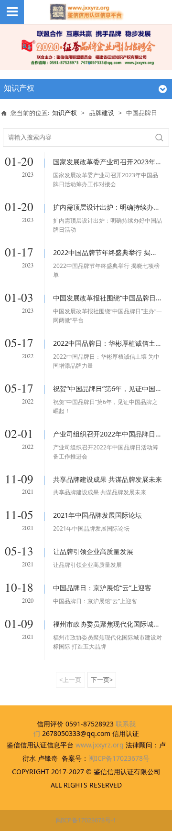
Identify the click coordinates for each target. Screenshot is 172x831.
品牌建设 (101, 113)
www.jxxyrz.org (99, 744)
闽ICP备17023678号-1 (86, 820)
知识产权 (64, 113)
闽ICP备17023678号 (119, 758)
